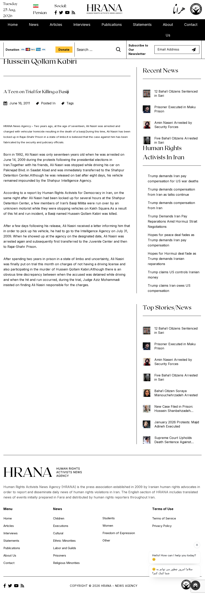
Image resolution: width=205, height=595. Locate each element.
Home (13, 24)
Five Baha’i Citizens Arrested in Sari (176, 140)
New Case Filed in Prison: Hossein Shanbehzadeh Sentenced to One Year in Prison (173, 408)
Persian (40, 12)
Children (58, 518)
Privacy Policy (162, 526)
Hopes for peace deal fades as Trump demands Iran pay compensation (171, 240)
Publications (111, 24)
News (33, 24)
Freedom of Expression (118, 533)
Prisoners (59, 555)
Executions (60, 526)
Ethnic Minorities (64, 541)
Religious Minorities (66, 563)
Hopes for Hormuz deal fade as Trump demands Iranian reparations (172, 258)
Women (107, 525)
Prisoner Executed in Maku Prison (175, 109)
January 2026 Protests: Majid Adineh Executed (176, 424)
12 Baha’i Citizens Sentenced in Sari (176, 93)
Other (106, 540)
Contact (190, 24)
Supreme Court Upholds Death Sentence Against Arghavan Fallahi (173, 440)
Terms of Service (164, 518)
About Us (168, 29)
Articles (56, 24)
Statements (142, 24)
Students (108, 518)
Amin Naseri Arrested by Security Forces (173, 125)
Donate (63, 49)
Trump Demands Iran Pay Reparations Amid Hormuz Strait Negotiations (172, 221)
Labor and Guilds (64, 548)
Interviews (81, 24)
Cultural (58, 533)
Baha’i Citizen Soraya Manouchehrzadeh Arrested (176, 393)
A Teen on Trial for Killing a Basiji (36, 91)
